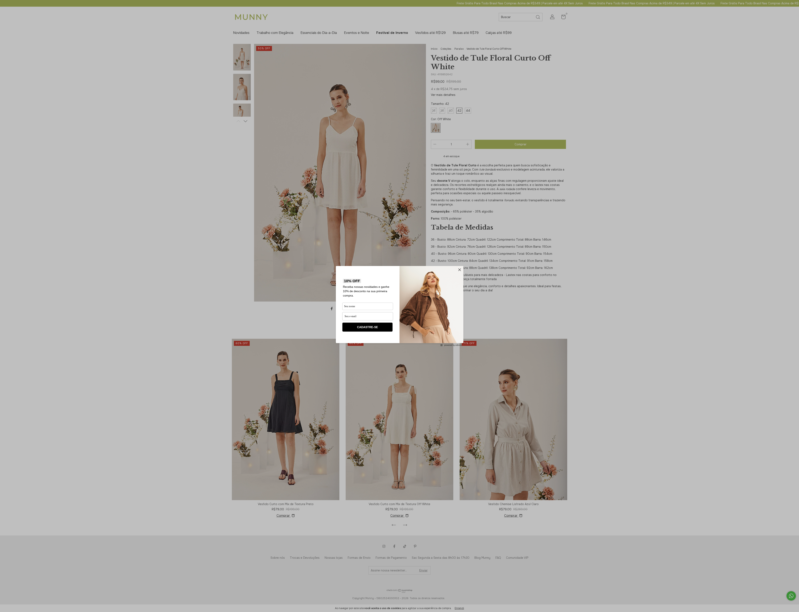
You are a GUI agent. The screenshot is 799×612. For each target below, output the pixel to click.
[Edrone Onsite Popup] (399, 306)
